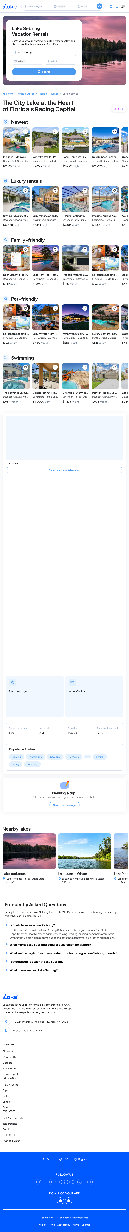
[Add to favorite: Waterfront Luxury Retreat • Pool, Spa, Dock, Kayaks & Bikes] (84, 308)
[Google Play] (68, 1200)
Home (10, 93)
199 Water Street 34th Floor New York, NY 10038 (40, 1021)
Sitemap (86, 1224)
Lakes (54, 93)
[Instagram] (48, 1182)
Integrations (10, 1123)
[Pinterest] (64, 1182)
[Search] (99, 6)
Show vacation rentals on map (64, 470)
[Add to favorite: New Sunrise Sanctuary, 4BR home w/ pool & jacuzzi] (114, 131)
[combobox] (37, 6)
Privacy (42, 1224)
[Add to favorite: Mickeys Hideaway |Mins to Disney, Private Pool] (25, 131)
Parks (6, 1096)
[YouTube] (89, 1182)
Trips (5, 1090)
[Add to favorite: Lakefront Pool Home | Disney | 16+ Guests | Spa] (55, 249)
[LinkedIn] (72, 1182)
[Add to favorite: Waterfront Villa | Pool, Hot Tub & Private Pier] (55, 131)
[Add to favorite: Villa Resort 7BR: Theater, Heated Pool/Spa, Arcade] (55, 367)
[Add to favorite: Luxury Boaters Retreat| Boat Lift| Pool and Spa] (114, 308)
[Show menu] (123, 6)
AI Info (76, 1224)
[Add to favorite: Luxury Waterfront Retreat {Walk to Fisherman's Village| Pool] (55, 308)
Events (7, 1107)
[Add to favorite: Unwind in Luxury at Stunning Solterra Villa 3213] (25, 190)
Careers (7, 1062)
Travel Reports (11, 1074)
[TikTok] (80, 1182)
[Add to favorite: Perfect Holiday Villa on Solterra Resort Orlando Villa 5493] (114, 367)
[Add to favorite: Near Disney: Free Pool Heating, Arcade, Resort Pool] (25, 249)
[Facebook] (39, 1182)
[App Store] (60, 1200)
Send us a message (64, 805)
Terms (51, 1224)
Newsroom (9, 1068)
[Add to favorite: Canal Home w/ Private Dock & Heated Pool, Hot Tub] (84, 131)
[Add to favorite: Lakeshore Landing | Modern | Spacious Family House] (114, 249)
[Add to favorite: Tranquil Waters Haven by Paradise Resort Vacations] (84, 249)
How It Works (10, 1084)
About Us (8, 1051)
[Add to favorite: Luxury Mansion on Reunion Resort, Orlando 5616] (55, 190)
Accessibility (63, 1224)
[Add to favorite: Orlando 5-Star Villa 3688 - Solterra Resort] (84, 367)
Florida (43, 93)
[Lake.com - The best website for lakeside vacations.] (10, 6)
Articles (7, 1129)
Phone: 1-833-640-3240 (27, 1030)
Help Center (10, 1135)
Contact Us (9, 1057)
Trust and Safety (12, 1140)
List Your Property (13, 1118)
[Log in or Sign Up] (111, 6)
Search (46, 71)
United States (26, 93)
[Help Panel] (117, 6)
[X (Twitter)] (56, 1182)
